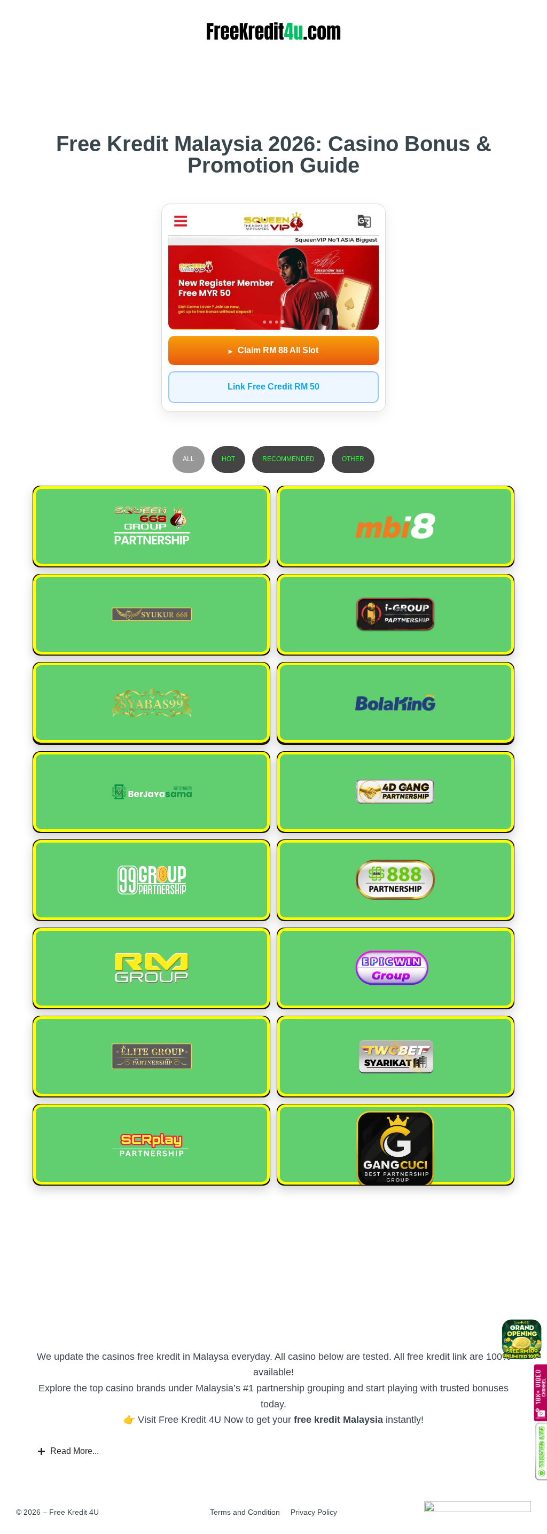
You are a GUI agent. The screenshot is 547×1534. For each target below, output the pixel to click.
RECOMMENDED (288, 459)
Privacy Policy (314, 1512)
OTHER (353, 459)
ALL (188, 459)
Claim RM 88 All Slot (273, 350)
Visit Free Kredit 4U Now (190, 1419)
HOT (228, 459)
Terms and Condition (245, 1512)
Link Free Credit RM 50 (273, 386)
